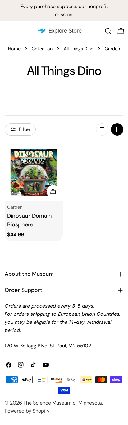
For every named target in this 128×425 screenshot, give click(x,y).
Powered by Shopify (27, 411)
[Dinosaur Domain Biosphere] (34, 172)
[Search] (108, 31)
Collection (42, 49)
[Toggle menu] (7, 31)
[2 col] (117, 129)
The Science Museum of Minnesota (62, 403)
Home (14, 49)
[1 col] (102, 129)
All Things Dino (79, 49)
